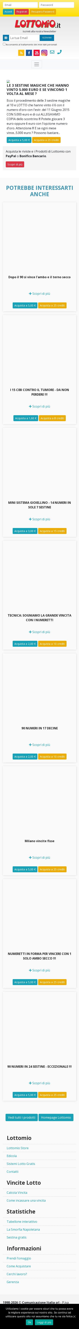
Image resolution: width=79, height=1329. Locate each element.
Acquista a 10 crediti (52, 644)
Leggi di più (44, 1322)
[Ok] (74, 1316)
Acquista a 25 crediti (46, 140)
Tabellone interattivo (22, 1221)
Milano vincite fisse (39, 841)
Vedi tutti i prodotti (21, 1117)
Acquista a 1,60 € (25, 418)
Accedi (8, 11)
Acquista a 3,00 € (25, 531)
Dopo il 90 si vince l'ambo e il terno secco (39, 277)
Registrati (21, 11)
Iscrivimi (47, 37)
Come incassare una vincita (26, 1200)
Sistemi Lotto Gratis (21, 1164)
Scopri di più (14, 164)
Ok (29, 1322)
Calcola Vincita (17, 1192)
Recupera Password (42, 11)
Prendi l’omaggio (19, 1258)
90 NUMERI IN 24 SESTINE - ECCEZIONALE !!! (39, 1066)
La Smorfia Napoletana (23, 1229)
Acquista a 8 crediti (52, 418)
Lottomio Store (18, 1148)
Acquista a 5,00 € (19, 140)
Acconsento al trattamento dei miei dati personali (31, 44)
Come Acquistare (19, 1266)
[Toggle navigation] (36, 64)
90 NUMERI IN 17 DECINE (39, 728)
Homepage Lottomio (56, 1117)
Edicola (12, 1156)
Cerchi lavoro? (17, 1274)
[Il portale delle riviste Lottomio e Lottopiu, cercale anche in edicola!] (39, 23)
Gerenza (13, 1282)
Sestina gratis (16, 1237)
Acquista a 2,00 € (25, 644)
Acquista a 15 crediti (52, 531)
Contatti (12, 1172)
